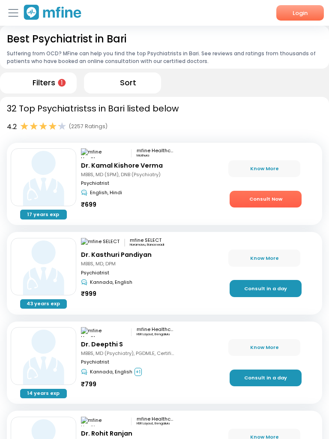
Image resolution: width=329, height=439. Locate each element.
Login (300, 13)
